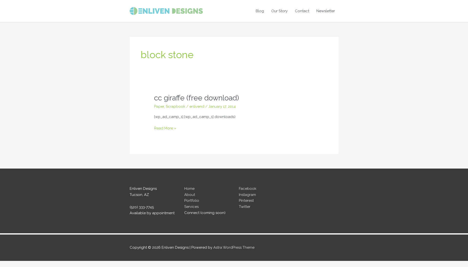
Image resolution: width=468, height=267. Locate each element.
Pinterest (246, 200)
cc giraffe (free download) (196, 98)
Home (189, 188)
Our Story (279, 11)
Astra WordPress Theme (233, 247)
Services (191, 206)
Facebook (247, 188)
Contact (302, 11)
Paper (159, 106)
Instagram (247, 194)
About (189, 194)
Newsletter (325, 11)
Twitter (244, 206)
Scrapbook (175, 106)
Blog (260, 11)
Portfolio (191, 200)
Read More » (165, 128)
